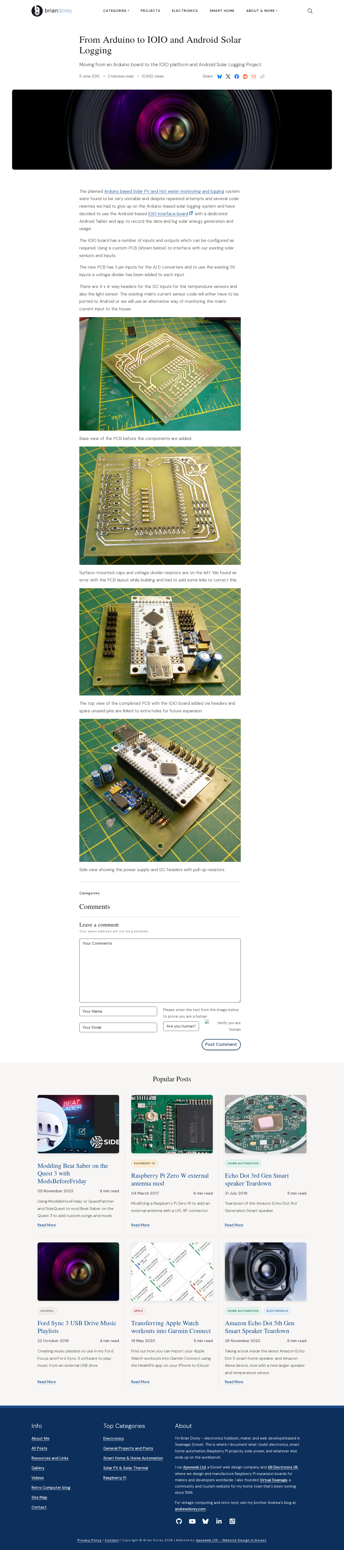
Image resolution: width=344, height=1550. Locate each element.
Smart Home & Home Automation (133, 1458)
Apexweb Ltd (194, 1467)
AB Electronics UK (283, 1467)
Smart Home (222, 11)
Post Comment (221, 1044)
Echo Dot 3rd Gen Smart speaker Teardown (257, 1179)
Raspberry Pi (144, 1163)
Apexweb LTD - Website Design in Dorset (231, 1540)
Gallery (38, 1467)
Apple (138, 1311)
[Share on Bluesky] (219, 76)
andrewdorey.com (190, 1509)
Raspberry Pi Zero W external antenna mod (170, 1179)
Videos (37, 1477)
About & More (260, 11)
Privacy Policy (90, 1540)
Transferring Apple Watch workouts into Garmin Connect (171, 1326)
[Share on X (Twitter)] (228, 76)
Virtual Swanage (273, 1480)
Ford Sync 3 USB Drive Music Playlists (77, 1326)
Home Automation (243, 1163)
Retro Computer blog (50, 1487)
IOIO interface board (168, 213)
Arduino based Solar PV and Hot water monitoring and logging (164, 191)
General (47, 1311)
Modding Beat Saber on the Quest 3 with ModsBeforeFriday (73, 1173)
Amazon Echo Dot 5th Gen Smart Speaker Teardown (259, 1326)
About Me (40, 1438)
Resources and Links (49, 1458)
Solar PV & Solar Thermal (125, 1467)
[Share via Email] (254, 76)
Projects (150, 11)
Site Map (39, 1497)
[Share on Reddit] (245, 76)
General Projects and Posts (128, 1448)
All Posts (39, 1448)
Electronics (185, 11)
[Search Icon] (308, 11)
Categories (115, 11)
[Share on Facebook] (236, 76)
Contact (39, 1507)
